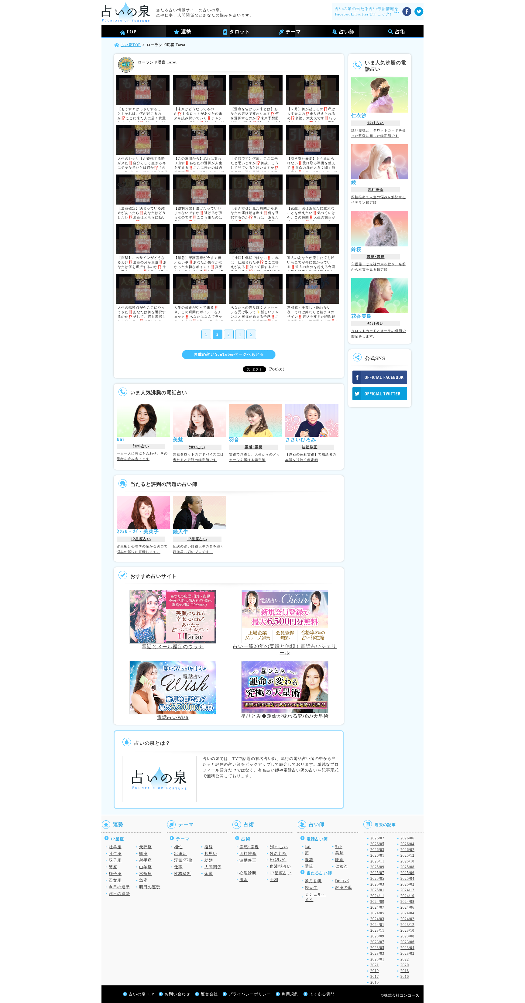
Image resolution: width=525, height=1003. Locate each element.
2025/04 (407, 878)
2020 (404, 965)
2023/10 (407, 930)
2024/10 (407, 896)
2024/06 (407, 907)
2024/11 (377, 896)
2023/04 (407, 948)
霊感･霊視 (253, 447)
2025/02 (407, 884)
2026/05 (377, 844)
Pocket (276, 368)
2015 (374, 982)
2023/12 (407, 925)
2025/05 (377, 878)
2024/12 (407, 890)
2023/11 (377, 930)
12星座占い (141, 539)
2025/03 (377, 884)
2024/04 (407, 913)
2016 (404, 976)
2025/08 (407, 867)
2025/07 (377, 873)
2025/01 (377, 890)
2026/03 (377, 850)
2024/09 (377, 902)
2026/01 (377, 855)
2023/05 (377, 948)
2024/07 (377, 907)
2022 (404, 959)
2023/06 (407, 942)
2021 (374, 965)
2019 (374, 971)
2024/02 (407, 919)
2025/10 (407, 861)
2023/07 (377, 942)
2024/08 (407, 902)
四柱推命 (375, 190)
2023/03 (377, 953)
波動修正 (309, 447)
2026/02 (407, 850)
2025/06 (407, 873)
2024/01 (377, 925)
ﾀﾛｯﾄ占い (141, 446)
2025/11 (377, 861)
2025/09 (377, 867)
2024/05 (377, 913)
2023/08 (407, 936)
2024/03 (377, 919)
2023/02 (407, 953)
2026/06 (407, 838)
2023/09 (377, 936)
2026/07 (377, 838)
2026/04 (407, 844)
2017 (374, 976)
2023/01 (377, 959)
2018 (404, 971)
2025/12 (407, 855)
